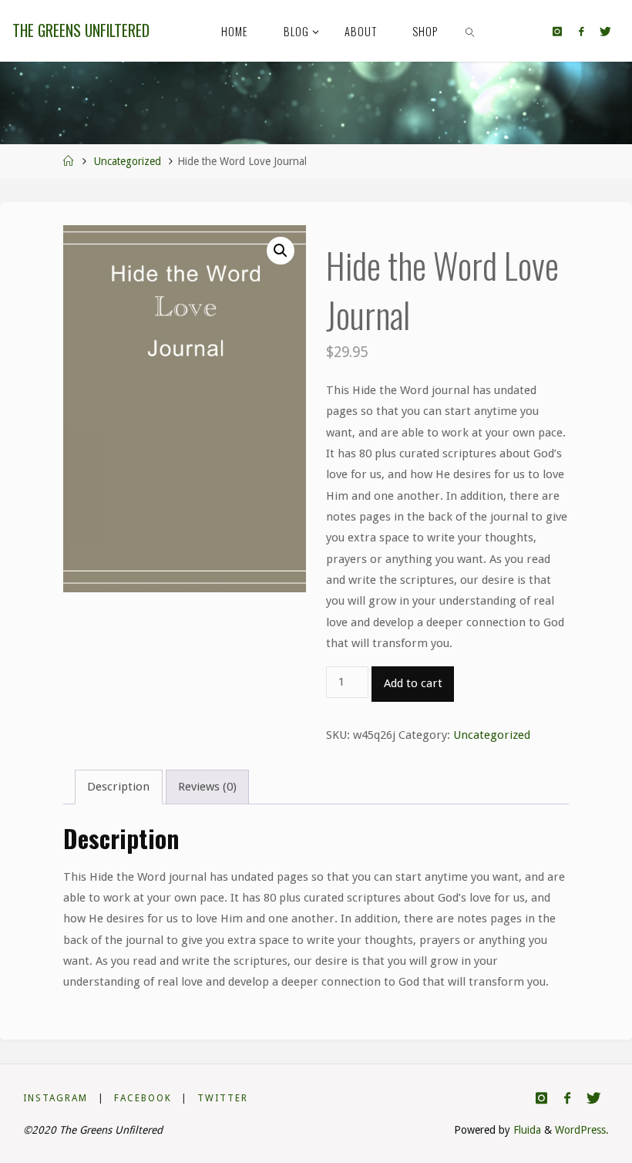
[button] (280, 251)
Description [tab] (118, 787)
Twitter (222, 1098)
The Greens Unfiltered (81, 30)
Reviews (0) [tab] (207, 787)
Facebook (143, 1098)
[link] (471, 31)
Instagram (55, 1098)
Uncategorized (127, 161)
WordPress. (582, 1130)
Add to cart (413, 683)
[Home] (68, 161)
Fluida (525, 1130)
